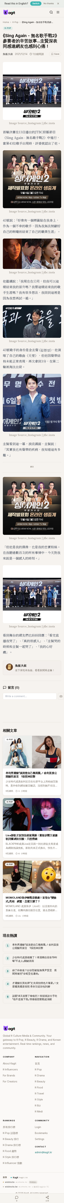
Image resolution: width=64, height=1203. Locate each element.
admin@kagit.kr (43, 1152)
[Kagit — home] (9, 12)
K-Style (39, 1099)
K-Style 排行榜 (11, 1157)
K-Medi (39, 1111)
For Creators (10, 1081)
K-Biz (38, 1105)
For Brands (9, 1075)
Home (6, 22)
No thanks (49, 3)
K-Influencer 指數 (12, 1163)
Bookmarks (41, 1133)
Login (38, 1127)
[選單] (58, 12)
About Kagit (9, 1063)
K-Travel (39, 1093)
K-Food (39, 1087)
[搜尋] (51, 12)
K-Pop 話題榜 (10, 1133)
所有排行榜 (9, 1127)
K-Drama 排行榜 (12, 1145)
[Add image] (61, 696)
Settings (39, 1139)
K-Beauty (40, 1081)
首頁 (37, 1063)
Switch (35, 3)
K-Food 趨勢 (10, 1151)
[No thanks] (58, 3)
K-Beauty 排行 (11, 1139)
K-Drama (40, 1075)
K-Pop (15, 22)
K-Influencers (10, 1069)
